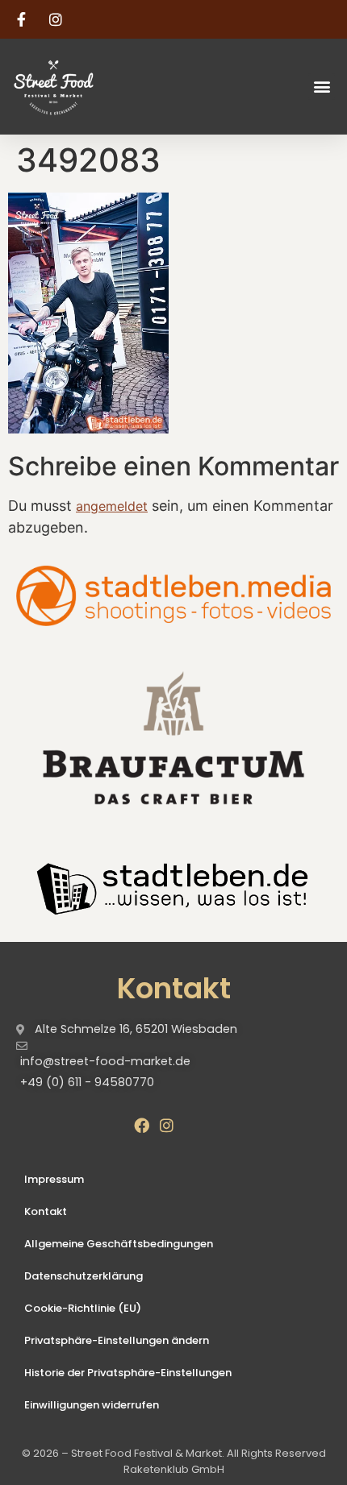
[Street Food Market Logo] (82, 86)
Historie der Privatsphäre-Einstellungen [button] (128, 1372)
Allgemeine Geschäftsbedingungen (118, 1243)
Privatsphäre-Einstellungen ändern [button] (116, 1340)
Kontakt (45, 1211)
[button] (321, 86)
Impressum (54, 1179)
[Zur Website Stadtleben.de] (173, 886)
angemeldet (112, 506)
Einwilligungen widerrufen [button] (91, 1404)
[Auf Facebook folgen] (23, 19)
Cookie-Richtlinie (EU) (82, 1308)
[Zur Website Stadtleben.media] (173, 595)
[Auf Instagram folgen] (58, 19)
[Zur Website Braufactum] (173, 737)
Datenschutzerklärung (83, 1276)
